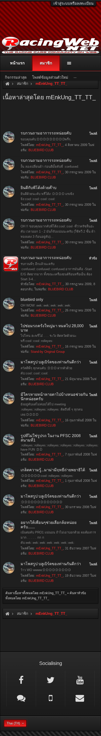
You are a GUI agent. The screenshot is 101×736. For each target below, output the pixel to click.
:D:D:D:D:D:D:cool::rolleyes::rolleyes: (47, 476)
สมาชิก (46, 63)
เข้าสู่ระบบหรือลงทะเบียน (73, 3)
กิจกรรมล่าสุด (16, 77)
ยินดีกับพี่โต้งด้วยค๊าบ (38, 188)
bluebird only (32, 299)
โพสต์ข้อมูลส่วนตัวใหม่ (50, 77)
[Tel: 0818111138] (50, 697)
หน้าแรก (17, 63)
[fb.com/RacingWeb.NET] (21, 679)
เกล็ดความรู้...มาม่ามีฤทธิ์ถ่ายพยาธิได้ (53, 470)
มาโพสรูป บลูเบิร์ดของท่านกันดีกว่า (51, 362)
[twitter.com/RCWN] (50, 679)
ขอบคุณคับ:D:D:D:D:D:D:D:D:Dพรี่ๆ (45, 139)
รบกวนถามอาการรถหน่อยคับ (46, 133)
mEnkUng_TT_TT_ (49, 145)
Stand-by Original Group (48, 351)
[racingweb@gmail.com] (79, 697)
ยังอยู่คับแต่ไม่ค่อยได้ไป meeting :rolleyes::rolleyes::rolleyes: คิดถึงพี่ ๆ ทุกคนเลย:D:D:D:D (52, 409)
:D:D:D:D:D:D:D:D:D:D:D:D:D (41, 502)
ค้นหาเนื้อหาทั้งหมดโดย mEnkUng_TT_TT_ (35, 593)
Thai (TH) (13, 723)
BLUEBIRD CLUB (41, 150)
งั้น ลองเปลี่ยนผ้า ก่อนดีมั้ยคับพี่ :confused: (50, 166)
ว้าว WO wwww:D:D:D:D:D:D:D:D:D (46, 570)
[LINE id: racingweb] (21, 697)
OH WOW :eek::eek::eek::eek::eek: (46, 305)
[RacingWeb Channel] (79, 679)
